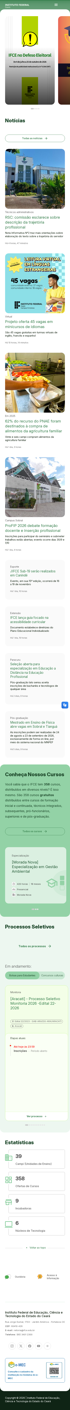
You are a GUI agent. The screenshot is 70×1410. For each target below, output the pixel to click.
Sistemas (65, 23)
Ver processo (37, 1116)
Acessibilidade (67, 24)
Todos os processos (35, 946)
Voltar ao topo (38, 1247)
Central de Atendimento (64, 24)
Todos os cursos (35, 831)
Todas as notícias (35, 138)
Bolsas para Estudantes (22, 975)
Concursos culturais (52, 975)
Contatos (63, 23)
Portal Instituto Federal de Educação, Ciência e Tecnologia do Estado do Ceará (21, 4)
